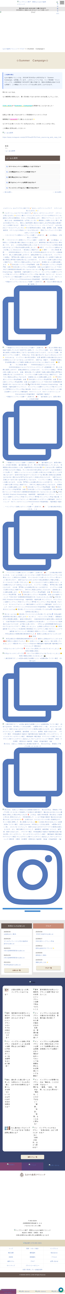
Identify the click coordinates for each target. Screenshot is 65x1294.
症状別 (11, 1257)
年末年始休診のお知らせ (12, 964)
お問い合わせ (54, 1261)
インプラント (54, 1248)
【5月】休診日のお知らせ (45, 934)
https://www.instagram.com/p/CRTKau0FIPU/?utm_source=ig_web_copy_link (32, 137)
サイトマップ (11, 1265)
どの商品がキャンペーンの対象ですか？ (22, 172)
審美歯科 (32, 1252)
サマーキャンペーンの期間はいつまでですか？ (25, 166)
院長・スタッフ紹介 (32, 1248)
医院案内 (32, 1257)
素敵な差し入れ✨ (42, 962)
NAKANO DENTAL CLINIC (28, 1274)
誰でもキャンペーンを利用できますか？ (22, 182)
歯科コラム (10, 1261)
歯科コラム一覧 (32, 1157)
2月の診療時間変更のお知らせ (14, 957)
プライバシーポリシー (32, 1265)
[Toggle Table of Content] (6, 148)
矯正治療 (11, 1252)
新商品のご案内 (41, 955)
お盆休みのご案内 (10, 934)
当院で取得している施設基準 (32, 1269)
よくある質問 (10, 151)
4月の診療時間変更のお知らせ (14, 950)
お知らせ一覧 (17, 970)
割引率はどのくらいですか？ (19, 177)
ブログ (32, 1261)
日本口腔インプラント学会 (45, 941)
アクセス (54, 1257)
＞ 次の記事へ (57, 192)
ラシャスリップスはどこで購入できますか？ (24, 188)
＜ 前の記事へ (7, 192)
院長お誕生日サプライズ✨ (45, 948)
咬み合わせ (54, 1252)
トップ (11, 1248)
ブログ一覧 (48, 968)
